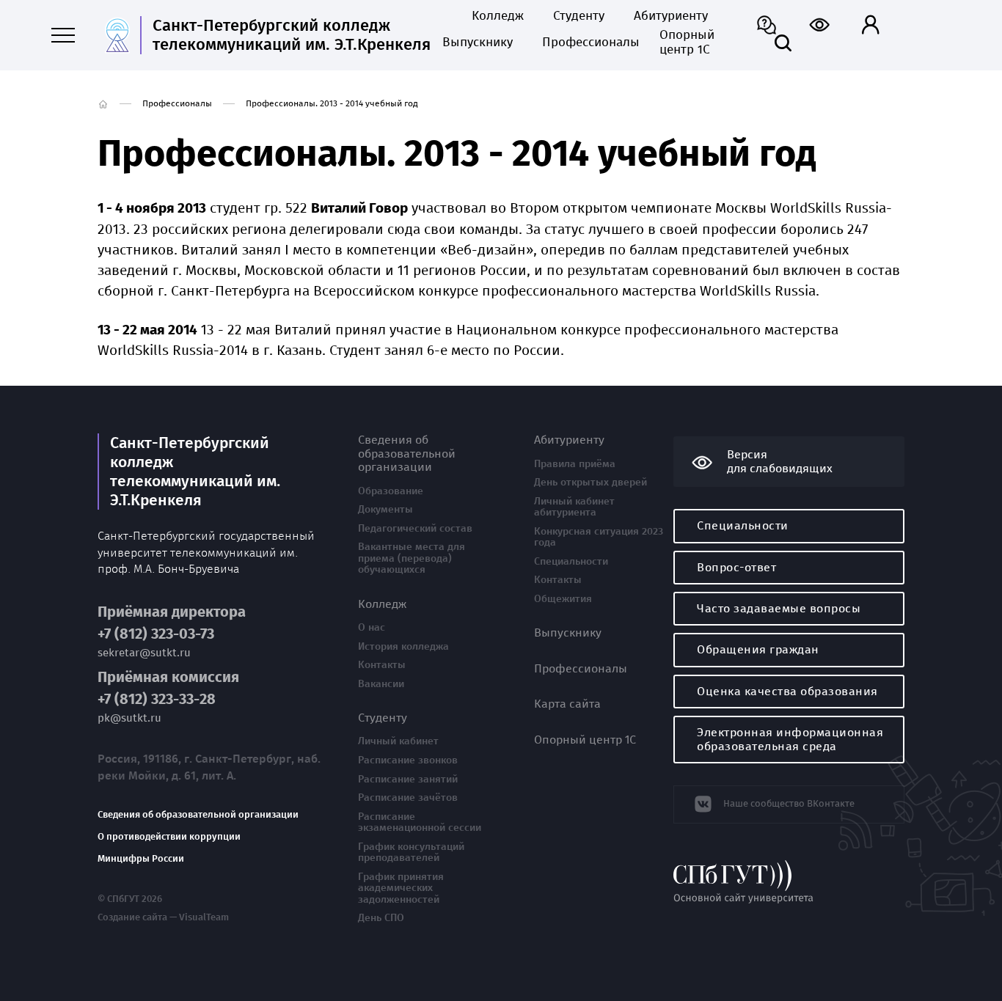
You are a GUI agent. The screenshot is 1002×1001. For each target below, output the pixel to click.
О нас (371, 628)
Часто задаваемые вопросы (778, 608)
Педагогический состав (415, 529)
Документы (385, 510)
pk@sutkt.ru (129, 718)
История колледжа (403, 647)
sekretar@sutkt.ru (144, 653)
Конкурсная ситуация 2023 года (598, 537)
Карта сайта (567, 704)
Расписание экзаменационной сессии (419, 822)
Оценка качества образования (787, 691)
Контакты (382, 665)
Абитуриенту (671, 16)
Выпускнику (477, 42)
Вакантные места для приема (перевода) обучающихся (411, 558)
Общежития (563, 599)
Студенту (578, 16)
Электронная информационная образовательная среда (790, 738)
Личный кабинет (398, 741)
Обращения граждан (758, 649)
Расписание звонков (408, 760)
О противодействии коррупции (169, 837)
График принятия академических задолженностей (401, 888)
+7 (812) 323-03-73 (156, 634)
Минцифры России (141, 859)
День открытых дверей (590, 482)
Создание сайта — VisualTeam (163, 917)
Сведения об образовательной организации (198, 815)
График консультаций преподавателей (411, 852)
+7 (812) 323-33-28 (157, 699)
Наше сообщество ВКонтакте (789, 803)
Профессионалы (586, 42)
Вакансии (381, 684)
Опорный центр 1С (686, 42)
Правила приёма (574, 464)
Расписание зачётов (408, 798)
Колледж (498, 16)
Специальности (571, 562)
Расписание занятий (408, 779)
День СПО (381, 918)
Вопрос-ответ (736, 567)
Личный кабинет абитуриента (574, 507)
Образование (390, 491)
